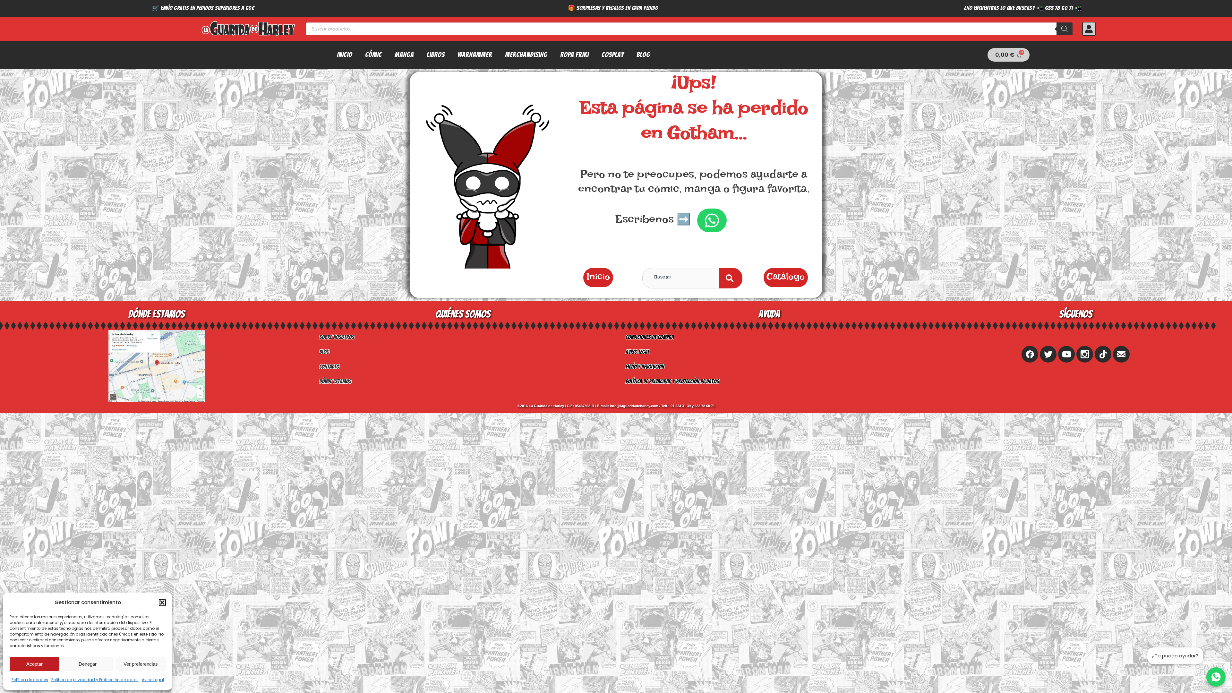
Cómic (373, 54)
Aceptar (34, 664)
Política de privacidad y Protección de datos (95, 679)
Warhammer (475, 54)
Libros (436, 54)
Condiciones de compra (650, 337)
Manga (404, 54)
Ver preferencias (141, 664)
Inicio (344, 54)
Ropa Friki (574, 54)
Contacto (329, 367)
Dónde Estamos (335, 381)
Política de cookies (30, 679)
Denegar (88, 664)
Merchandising (526, 54)
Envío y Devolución (645, 367)
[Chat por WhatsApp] (1216, 677)
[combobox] (680, 278)
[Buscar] (1065, 28)
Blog (643, 54)
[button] (162, 602)
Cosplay (613, 54)
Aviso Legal (153, 679)
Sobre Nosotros (336, 337)
